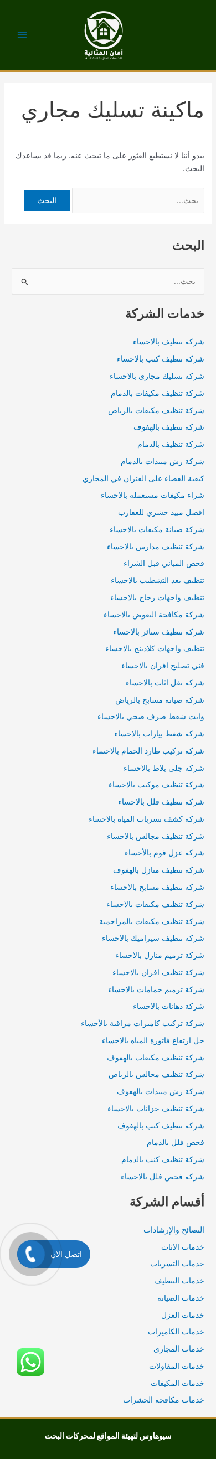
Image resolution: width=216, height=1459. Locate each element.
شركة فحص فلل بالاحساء (162, 1176)
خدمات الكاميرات (176, 1331)
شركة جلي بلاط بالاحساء (164, 768)
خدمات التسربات (177, 1263)
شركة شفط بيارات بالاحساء (159, 733)
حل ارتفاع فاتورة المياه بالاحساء (153, 1040)
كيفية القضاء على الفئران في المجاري (143, 478)
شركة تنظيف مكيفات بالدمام (157, 393)
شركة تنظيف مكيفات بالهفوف (155, 1057)
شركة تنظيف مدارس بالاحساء (155, 546)
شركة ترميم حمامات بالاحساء (156, 989)
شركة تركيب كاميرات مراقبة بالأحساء (142, 1023)
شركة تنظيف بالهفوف (168, 426)
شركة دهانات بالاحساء (168, 1006)
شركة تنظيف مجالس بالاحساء (155, 836)
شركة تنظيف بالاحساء (168, 341)
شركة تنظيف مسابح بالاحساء (157, 887)
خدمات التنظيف (179, 1280)
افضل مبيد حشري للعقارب (161, 512)
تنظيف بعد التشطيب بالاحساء (157, 580)
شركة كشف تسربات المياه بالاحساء (146, 818)
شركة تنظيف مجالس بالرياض (156, 1074)
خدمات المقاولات (176, 1366)
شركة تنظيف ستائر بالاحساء (158, 631)
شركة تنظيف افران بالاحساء (158, 972)
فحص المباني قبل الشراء (164, 563)
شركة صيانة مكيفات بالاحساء (157, 529)
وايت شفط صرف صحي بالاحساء (150, 716)
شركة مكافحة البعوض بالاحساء (154, 614)
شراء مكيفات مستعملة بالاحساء (152, 495)
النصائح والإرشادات (173, 1229)
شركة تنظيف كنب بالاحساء (160, 358)
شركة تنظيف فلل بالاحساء (161, 801)
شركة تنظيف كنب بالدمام (162, 1159)
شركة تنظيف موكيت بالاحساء (156, 784)
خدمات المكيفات (177, 1383)
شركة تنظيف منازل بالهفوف (158, 869)
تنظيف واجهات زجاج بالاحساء (157, 597)
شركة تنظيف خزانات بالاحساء (155, 1108)
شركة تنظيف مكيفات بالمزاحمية (151, 921)
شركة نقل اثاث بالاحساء (165, 682)
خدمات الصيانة (180, 1297)
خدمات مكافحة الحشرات (163, 1399)
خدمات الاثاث (182, 1247)
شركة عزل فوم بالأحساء (164, 852)
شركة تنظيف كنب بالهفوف (160, 1125)
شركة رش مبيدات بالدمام (162, 461)
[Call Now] (31, 1254)
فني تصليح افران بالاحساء (162, 665)
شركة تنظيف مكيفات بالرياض (156, 410)
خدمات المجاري (178, 1348)
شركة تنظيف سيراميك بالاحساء (153, 938)
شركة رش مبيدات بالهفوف (160, 1091)
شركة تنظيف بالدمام (170, 444)
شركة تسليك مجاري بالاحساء (157, 376)
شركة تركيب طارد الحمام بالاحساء (148, 750)
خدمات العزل (182, 1315)
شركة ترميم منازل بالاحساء (159, 955)
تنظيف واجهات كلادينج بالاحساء (154, 648)
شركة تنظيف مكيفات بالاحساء (155, 904)
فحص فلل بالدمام (175, 1142)
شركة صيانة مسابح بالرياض (159, 699)
